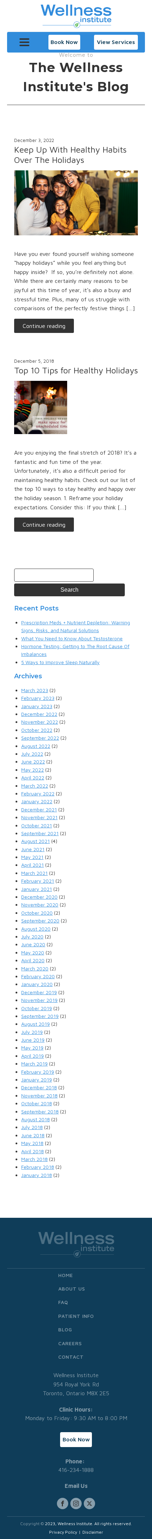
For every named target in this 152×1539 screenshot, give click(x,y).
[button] (64, 42)
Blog (65, 1329)
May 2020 (32, 952)
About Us (71, 1289)
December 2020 (39, 897)
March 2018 (34, 1159)
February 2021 (37, 881)
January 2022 (36, 801)
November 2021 (39, 817)
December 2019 (39, 992)
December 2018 (39, 1087)
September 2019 (40, 1016)
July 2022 (32, 754)
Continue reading (44, 326)
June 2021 (33, 849)
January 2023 (36, 706)
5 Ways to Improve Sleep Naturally (60, 662)
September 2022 (40, 738)
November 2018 (39, 1095)
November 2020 (39, 905)
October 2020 (37, 913)
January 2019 (36, 1080)
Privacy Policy (63, 1532)
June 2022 (33, 761)
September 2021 (40, 833)
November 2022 (39, 722)
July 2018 (32, 1127)
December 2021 (39, 809)
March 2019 (34, 1064)
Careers (70, 1343)
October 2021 (36, 825)
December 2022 (39, 714)
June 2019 (33, 1040)
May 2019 (32, 1048)
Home (65, 1275)
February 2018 (37, 1167)
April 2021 (32, 865)
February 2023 (37, 698)
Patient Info (76, 1316)
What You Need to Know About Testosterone (72, 638)
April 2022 (32, 777)
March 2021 (34, 873)
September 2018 (40, 1111)
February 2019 (37, 1072)
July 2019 (32, 1032)
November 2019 (39, 1000)
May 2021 (32, 857)
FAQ (63, 1302)
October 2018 (36, 1103)
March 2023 (34, 690)
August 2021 (35, 841)
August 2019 (35, 1024)
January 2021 (36, 889)
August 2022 (35, 746)
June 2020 (33, 944)
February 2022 (37, 793)
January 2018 (36, 1175)
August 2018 (35, 1119)
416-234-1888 (76, 1470)
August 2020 (36, 929)
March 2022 (34, 786)
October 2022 (36, 730)
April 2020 (33, 960)
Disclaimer (92, 1532)
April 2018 (32, 1151)
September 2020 (40, 921)
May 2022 (32, 770)
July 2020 (32, 936)
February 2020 (38, 976)
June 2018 (33, 1135)
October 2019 (36, 1008)
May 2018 (32, 1143)
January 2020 (37, 984)
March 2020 (34, 968)
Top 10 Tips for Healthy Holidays (76, 370)
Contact (71, 1357)
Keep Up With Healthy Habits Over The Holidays (70, 154)
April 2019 (32, 1056)
